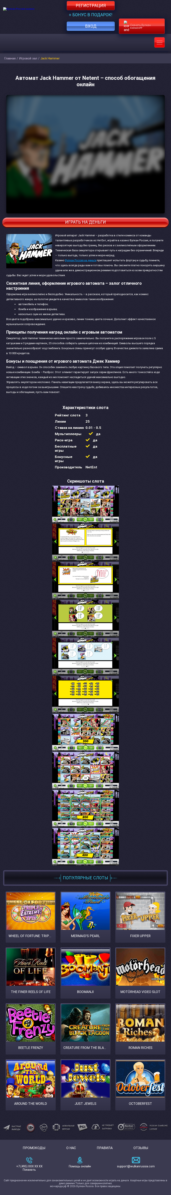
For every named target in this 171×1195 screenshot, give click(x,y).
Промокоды (34, 1148)
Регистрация (91, 5)
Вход (91, 26)
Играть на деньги (85, 222)
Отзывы (140, 1148)
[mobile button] (159, 42)
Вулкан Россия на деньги (80, 260)
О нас (71, 1148)
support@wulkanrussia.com (136, 1166)
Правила (105, 1148)
